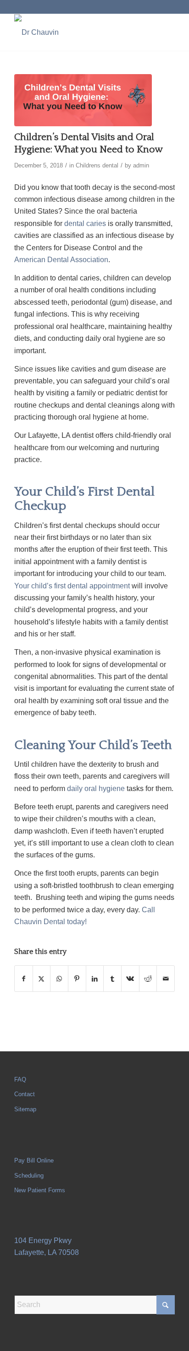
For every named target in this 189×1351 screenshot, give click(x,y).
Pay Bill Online (34, 1160)
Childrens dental (97, 165)
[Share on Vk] (130, 978)
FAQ (20, 1079)
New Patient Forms (39, 1190)
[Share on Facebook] (24, 978)
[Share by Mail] (165, 978)
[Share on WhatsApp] (59, 978)
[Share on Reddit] (148, 978)
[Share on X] (41, 978)
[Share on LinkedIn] (95, 978)
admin (141, 165)
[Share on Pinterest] (77, 978)
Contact (24, 1094)
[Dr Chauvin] (78, 32)
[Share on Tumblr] (112, 978)
